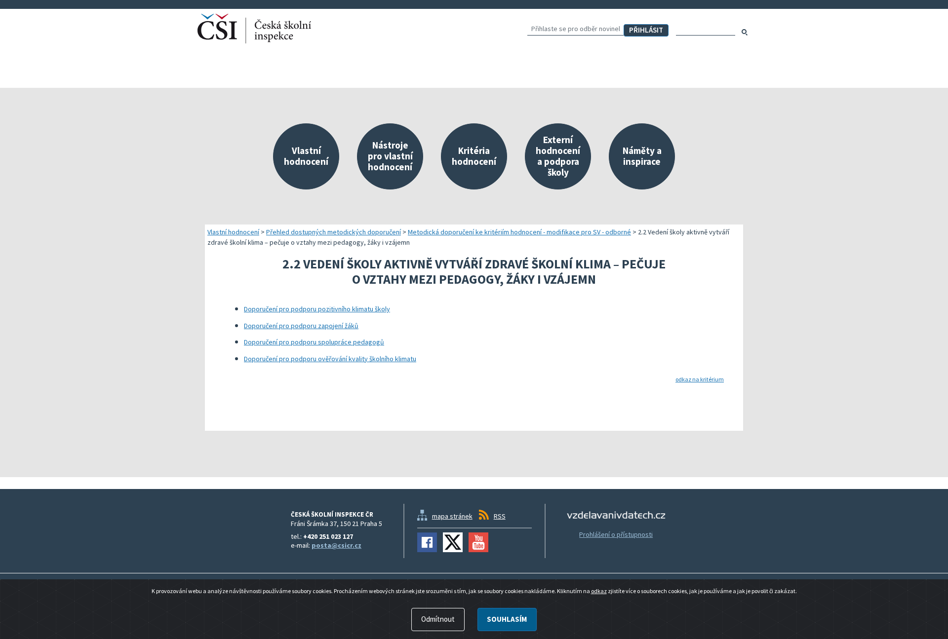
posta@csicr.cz (336, 545)
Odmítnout (438, 619)
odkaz (599, 591)
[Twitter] (453, 542)
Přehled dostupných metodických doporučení (333, 231)
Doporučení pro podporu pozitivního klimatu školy (317, 308)
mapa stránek (452, 516)
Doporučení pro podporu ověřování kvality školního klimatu (330, 358)
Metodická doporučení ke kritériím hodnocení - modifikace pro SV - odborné (519, 231)
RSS (500, 516)
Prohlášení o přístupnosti (616, 534)
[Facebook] (427, 542)
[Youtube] (478, 542)
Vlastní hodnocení (233, 231)
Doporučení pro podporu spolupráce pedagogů (314, 342)
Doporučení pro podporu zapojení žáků (301, 325)
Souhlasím (507, 619)
